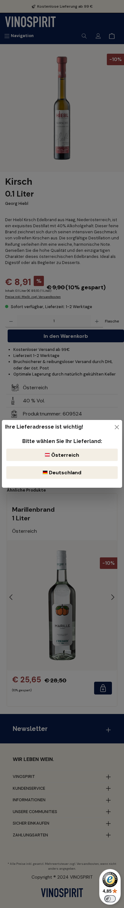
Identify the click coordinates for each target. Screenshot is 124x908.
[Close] (117, 427)
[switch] (110, 898)
